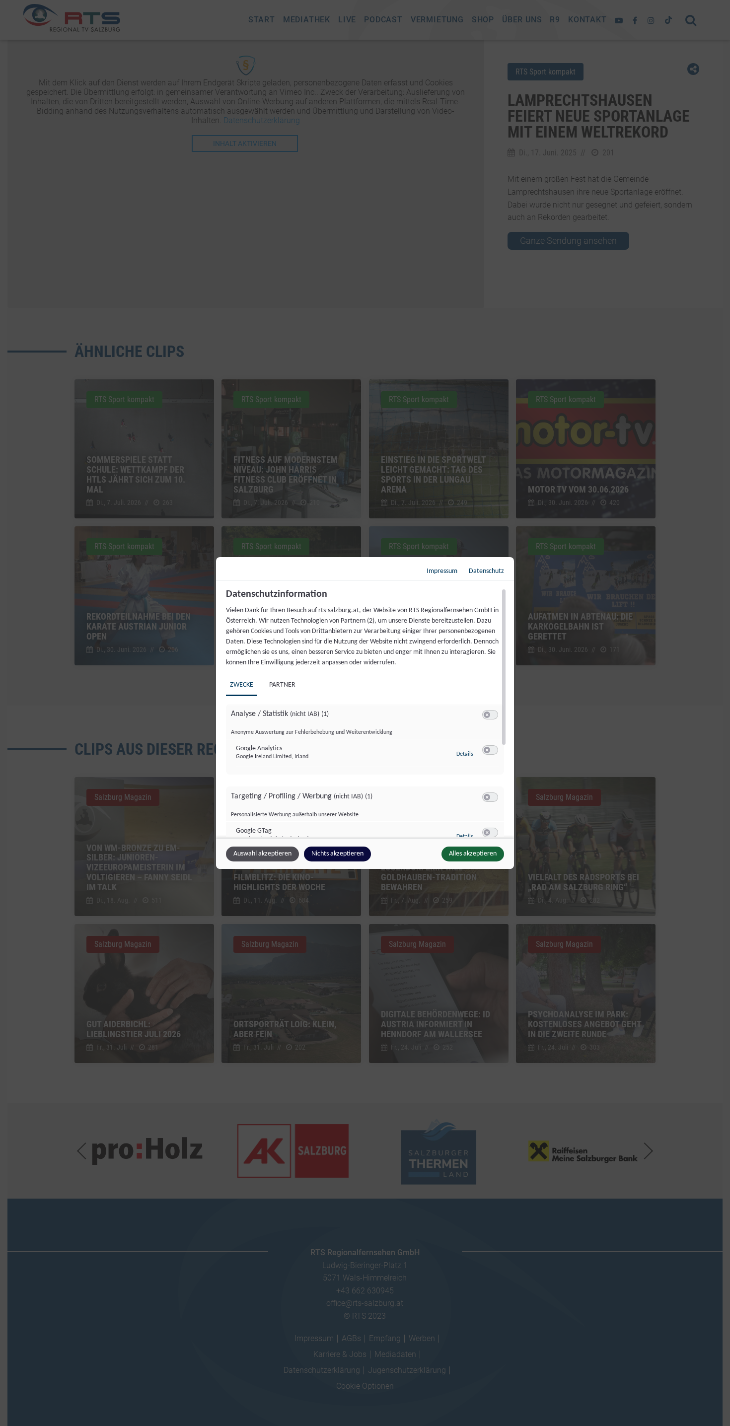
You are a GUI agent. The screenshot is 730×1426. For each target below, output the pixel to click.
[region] (366, 712)
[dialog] (365, 713)
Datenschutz (486, 571)
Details (464, 754)
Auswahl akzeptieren (262, 853)
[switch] (490, 715)
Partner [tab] (282, 685)
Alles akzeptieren (473, 853)
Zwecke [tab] (241, 685)
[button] (487, 715)
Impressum (442, 571)
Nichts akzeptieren (337, 853)
